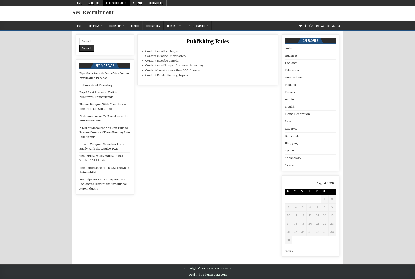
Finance (290, 92)
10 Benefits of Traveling (95, 85)
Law (288, 121)
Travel (289, 165)
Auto (288, 48)
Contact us (156, 3)
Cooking (291, 63)
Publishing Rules (116, 3)
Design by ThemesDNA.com (208, 274)
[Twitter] (300, 26)
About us (93, 3)
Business (94, 26)
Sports (290, 150)
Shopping (291, 143)
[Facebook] (305, 26)
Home (79, 3)
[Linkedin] (322, 26)
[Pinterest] (317, 26)
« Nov (289, 250)
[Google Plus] (311, 26)
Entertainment (196, 26)
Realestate (292, 136)
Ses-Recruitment (93, 12)
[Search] (339, 26)
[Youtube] (333, 26)
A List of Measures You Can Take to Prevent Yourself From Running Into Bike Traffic (104, 132)
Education (115, 26)
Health (135, 26)
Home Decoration (297, 114)
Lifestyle (172, 26)
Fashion (290, 84)
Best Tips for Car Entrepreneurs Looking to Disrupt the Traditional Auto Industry (103, 184)
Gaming (290, 99)
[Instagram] (328, 26)
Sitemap (138, 3)
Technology (153, 26)
